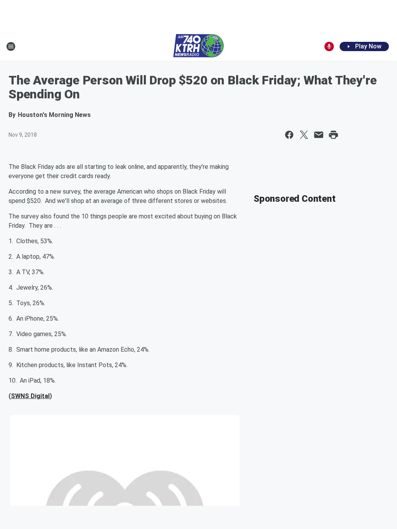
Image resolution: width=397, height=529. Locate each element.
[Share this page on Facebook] (289, 134)
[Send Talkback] (329, 46)
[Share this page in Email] (318, 134)
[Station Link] (198, 46)
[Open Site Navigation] (11, 46)
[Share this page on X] (304, 134)
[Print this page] (333, 134)
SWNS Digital (30, 396)
